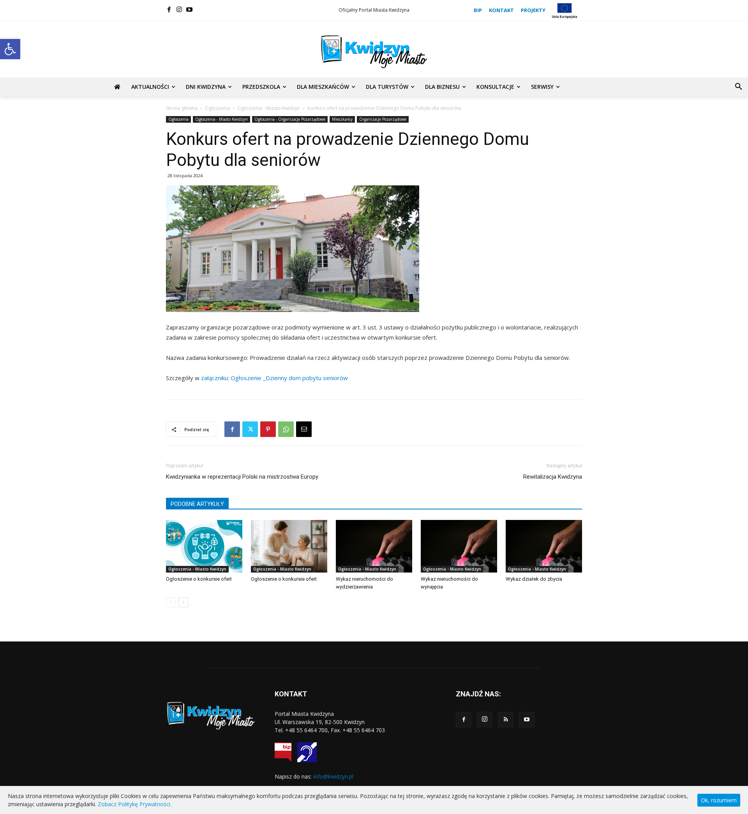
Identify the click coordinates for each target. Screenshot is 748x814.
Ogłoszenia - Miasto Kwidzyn (268, 108)
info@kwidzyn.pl (333, 776)
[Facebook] (169, 9)
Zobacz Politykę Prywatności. (134, 804)
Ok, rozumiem (719, 800)
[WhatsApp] (286, 429)
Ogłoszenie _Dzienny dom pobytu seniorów (289, 378)
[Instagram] (179, 9)
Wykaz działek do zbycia (534, 579)
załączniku (214, 378)
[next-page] (183, 602)
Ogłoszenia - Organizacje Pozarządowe (289, 119)
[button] (10, 49)
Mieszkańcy (342, 119)
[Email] (304, 429)
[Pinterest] (268, 429)
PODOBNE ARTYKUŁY (197, 504)
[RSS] (505, 720)
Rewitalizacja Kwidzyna (552, 476)
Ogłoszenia (217, 108)
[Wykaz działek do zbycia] (544, 546)
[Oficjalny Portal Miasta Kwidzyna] (374, 51)
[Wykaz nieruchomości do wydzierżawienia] (374, 546)
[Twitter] (250, 429)
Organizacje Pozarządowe (382, 119)
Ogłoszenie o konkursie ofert (199, 579)
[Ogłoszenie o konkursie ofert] (204, 546)
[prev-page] (171, 602)
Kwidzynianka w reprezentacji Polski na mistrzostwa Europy (242, 476)
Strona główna (182, 108)
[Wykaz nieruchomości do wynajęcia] (459, 546)
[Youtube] (189, 9)
